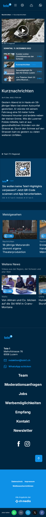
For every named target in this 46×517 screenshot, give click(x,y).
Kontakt (23, 421)
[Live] (22, 5)
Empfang (23, 412)
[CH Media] (23, 500)
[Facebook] (41, 512)
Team (23, 375)
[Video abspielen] (23, 30)
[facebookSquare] (18, 443)
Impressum (30, 481)
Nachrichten (6, 15)
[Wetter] (31, 5)
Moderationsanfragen (23, 384)
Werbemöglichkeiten (23, 403)
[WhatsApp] (14, 512)
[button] (21, 512)
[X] (34, 512)
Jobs (23, 394)
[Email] (28, 512)
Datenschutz (17, 481)
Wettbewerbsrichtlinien (23, 486)
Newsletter (23, 430)
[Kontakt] (40, 5)
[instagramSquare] (27, 443)
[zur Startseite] (7, 5)
